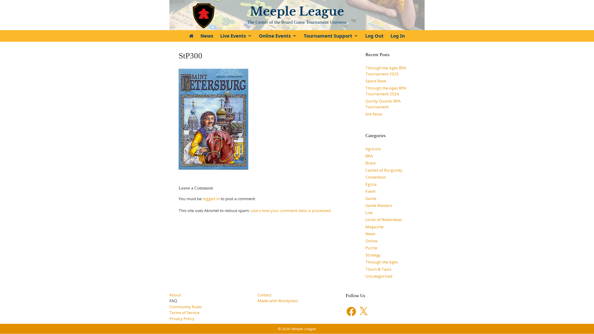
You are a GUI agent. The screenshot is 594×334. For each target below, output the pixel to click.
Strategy (373, 255)
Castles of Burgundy (384, 170)
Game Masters (378, 205)
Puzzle (371, 247)
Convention (375, 177)
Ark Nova (373, 114)
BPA (369, 156)
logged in (211, 198)
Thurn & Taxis (378, 269)
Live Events (233, 36)
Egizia (371, 184)
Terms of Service (184, 312)
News (206, 36)
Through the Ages (381, 262)
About (175, 295)
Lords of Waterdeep (383, 219)
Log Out (374, 36)
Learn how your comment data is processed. (291, 210)
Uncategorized (378, 276)
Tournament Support (328, 36)
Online (371, 241)
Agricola (373, 148)
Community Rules (185, 306)
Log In (398, 36)
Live (369, 212)
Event (370, 191)
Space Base (375, 81)
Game (370, 198)
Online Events (275, 36)
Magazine (374, 226)
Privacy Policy (181, 318)
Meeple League (297, 11)
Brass (370, 163)
